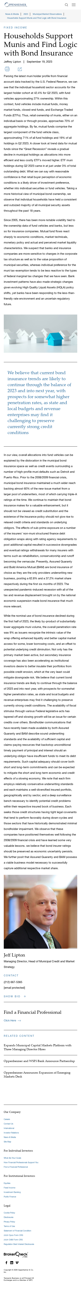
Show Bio (13, 996)
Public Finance (10, 1197)
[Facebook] (6, 1262)
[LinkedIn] (11, 1262)
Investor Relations (11, 1133)
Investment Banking (12, 1192)
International (9, 1128)
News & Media (10, 1137)
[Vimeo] (17, 1262)
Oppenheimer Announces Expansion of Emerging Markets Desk (37, 1074)
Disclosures (8, 1217)
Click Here (10, 1020)
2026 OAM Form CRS (13, 1240)
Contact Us (8, 1124)
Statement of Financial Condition (17, 1231)
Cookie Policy (9, 1213)
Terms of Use (9, 1226)
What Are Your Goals (12, 1158)
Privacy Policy (9, 1222)
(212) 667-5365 (13, 982)
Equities (7, 1183)
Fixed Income (9, 1188)
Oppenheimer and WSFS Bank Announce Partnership (39, 1061)
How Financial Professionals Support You (21, 1162)
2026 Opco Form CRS (13, 1235)
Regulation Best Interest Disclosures (19, 1244)
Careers (7, 1119)
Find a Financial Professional (16, 1167)
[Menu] (74, 5)
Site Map (7, 1142)
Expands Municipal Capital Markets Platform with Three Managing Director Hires (37, 1047)
